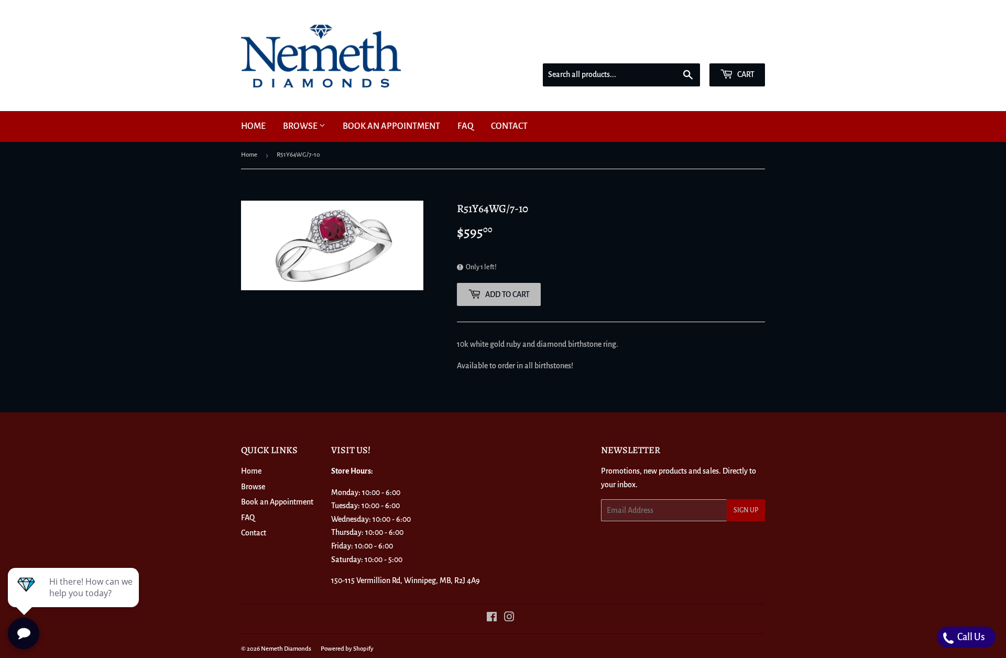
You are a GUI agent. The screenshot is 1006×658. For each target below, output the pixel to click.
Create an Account (739, 49)
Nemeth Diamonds (286, 648)
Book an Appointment (391, 126)
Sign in (690, 49)
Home (253, 126)
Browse (301, 126)
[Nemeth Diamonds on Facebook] (491, 618)
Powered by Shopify (347, 648)
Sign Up (746, 510)
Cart (745, 74)
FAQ (465, 126)
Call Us (970, 637)
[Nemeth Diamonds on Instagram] (509, 618)
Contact (509, 126)
